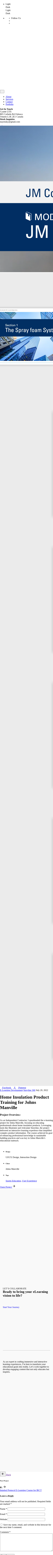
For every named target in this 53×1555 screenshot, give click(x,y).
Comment (5, 1532)
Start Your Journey (11, 1307)
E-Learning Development (11, 1090)
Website (3, 1519)
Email (3, 1514)
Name (3, 1509)
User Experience (29, 1181)
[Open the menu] (1, 32)
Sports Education (13, 1181)
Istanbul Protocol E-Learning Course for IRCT (21, 1490)
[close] (2, 44)
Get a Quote (11, 81)
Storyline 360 (29, 1090)
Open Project (6, 1187)
